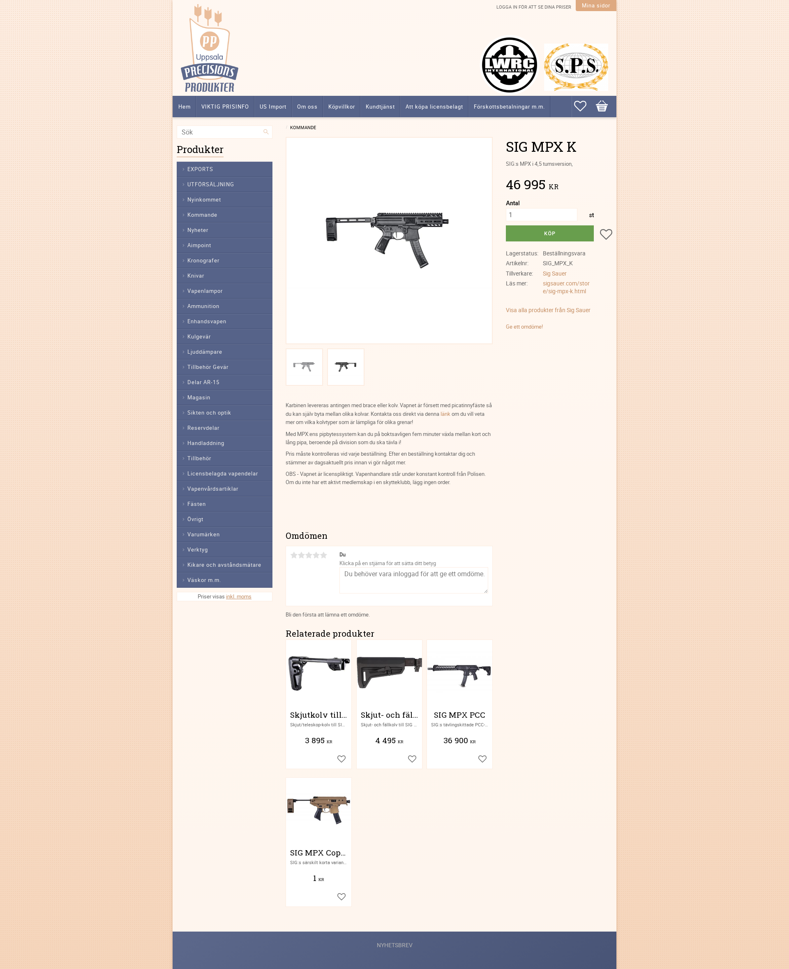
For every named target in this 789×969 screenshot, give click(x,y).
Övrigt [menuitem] (195, 519)
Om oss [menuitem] (307, 106)
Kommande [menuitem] (202, 214)
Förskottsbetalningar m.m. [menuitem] (509, 106)
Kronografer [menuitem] (203, 260)
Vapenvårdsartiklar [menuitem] (212, 488)
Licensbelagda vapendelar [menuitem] (222, 473)
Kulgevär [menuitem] (199, 336)
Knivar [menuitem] (195, 275)
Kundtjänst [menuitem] (380, 106)
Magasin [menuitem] (198, 397)
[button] (584, 106)
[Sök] (266, 132)
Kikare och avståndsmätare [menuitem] (224, 564)
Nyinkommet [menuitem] (204, 199)
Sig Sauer (555, 273)
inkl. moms (238, 596)
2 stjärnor (301, 555)
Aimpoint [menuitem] (199, 245)
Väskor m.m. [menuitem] (204, 580)
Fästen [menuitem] (196, 504)
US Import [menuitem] (273, 106)
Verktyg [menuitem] (197, 549)
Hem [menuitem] (184, 106)
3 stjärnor (308, 555)
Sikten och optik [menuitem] (209, 412)
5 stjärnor (323, 555)
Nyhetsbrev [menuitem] (395, 945)
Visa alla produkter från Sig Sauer (548, 310)
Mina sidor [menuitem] (596, 5)
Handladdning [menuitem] (205, 443)
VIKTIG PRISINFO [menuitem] (225, 106)
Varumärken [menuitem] (203, 534)
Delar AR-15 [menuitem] (203, 382)
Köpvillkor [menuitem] (341, 106)
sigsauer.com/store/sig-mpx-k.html (566, 287)
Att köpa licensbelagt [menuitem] (434, 106)
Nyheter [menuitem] (197, 230)
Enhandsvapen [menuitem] (206, 321)
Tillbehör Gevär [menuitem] (207, 367)
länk (445, 413)
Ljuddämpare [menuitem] (204, 351)
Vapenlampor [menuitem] (205, 290)
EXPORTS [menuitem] (200, 169)
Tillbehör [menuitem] (199, 458)
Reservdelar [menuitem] (203, 427)
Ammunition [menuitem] (203, 306)
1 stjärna (294, 555)
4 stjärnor (316, 555)
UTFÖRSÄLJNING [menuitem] (210, 184)
